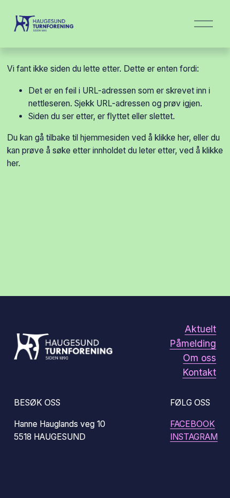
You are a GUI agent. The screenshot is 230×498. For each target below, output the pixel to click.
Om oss (199, 357)
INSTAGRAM (194, 437)
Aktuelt (200, 328)
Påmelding (193, 343)
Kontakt (199, 372)
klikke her (172, 138)
